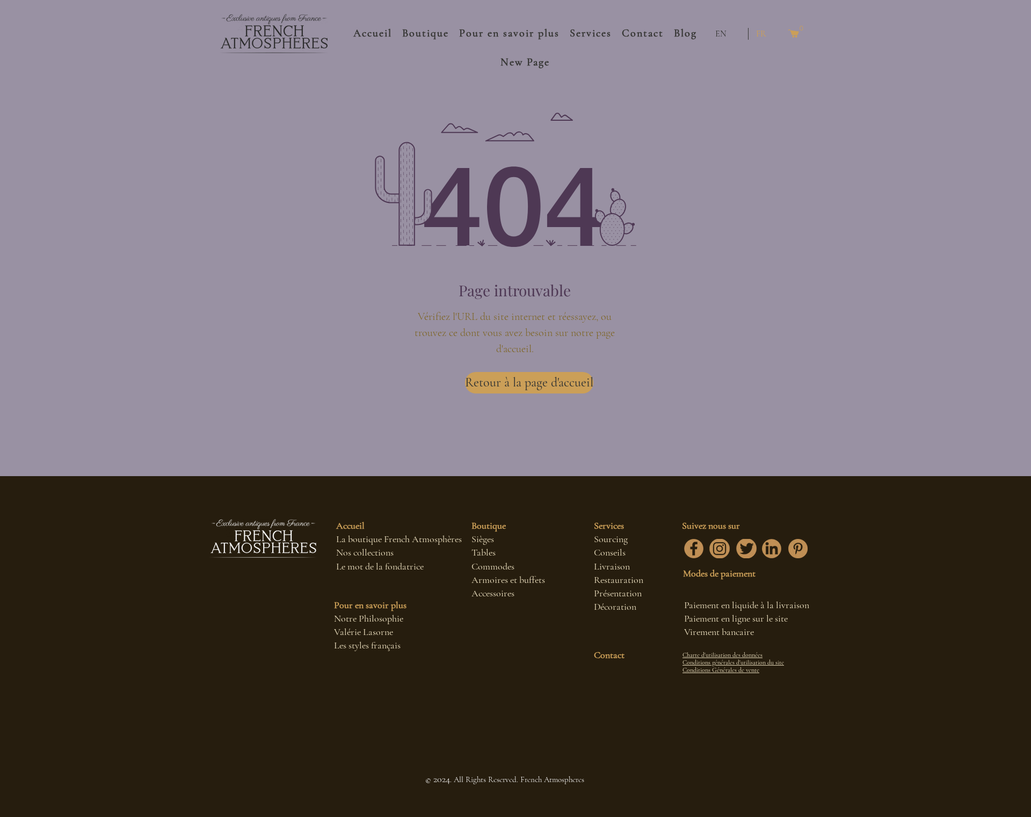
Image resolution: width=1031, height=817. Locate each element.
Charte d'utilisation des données (723, 655)
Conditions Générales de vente (721, 670)
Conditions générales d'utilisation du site (733, 662)
